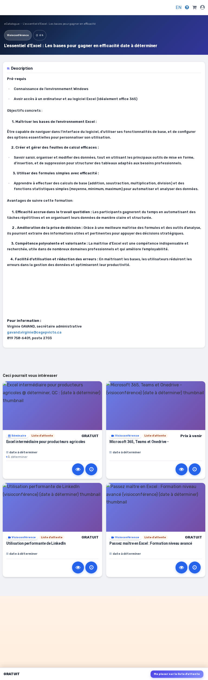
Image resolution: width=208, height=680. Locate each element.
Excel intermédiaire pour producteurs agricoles (45, 442)
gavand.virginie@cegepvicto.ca (34, 332)
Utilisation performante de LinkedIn (36, 543)
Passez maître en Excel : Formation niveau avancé (150, 543)
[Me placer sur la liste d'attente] (91, 469)
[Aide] (187, 7)
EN (178, 7)
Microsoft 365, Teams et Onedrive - (138, 442)
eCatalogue (12, 23)
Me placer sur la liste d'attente (177, 674)
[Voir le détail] (78, 469)
